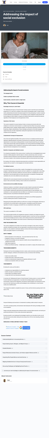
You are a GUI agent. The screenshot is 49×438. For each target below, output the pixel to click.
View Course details (7, 21)
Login (25, 66)
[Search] (35, 2)
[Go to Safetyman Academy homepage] (4, 2)
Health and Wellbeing (8, 11)
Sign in (39, 2)
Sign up (45, 2)
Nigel (8, 380)
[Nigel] (4, 380)
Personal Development (21, 11)
